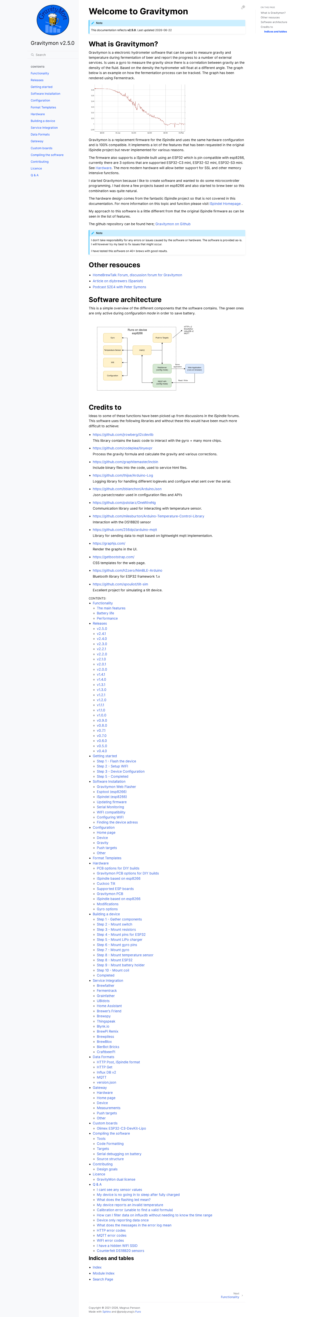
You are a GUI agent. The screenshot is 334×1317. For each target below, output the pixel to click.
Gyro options (107, 909)
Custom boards (41, 148)
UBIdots (103, 1001)
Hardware (38, 114)
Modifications (107, 904)
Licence (36, 168)
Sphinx (106, 1311)
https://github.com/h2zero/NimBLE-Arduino (127, 570)
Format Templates (43, 107)
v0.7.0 (102, 736)
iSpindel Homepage (225, 204)
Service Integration (44, 127)
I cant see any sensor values (119, 1190)
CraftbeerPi (106, 1052)
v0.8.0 (102, 725)
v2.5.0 (102, 629)
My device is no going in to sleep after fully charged (138, 1195)
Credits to (267, 26)
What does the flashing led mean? (124, 1200)
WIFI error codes (110, 1240)
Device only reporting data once (123, 1220)
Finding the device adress (117, 822)
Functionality (40, 73)
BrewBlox (104, 1041)
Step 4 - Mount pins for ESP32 (121, 934)
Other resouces (270, 17)
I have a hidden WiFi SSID (117, 1246)
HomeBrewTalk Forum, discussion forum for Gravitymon (137, 275)
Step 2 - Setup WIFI (112, 766)
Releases (37, 80)
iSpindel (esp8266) (112, 797)
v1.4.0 (101, 679)
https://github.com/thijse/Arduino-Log (123, 475)
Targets (103, 1149)
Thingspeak (106, 1021)
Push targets (107, 848)
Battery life (105, 613)
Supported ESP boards (115, 889)
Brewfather (105, 985)
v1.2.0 (101, 700)
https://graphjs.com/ (109, 543)
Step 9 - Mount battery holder (121, 965)
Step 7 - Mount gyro (113, 950)
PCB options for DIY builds (118, 868)
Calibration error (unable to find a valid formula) (135, 1210)
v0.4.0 (102, 751)
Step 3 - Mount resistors (116, 929)
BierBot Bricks (108, 1047)
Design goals (107, 1169)
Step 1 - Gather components (119, 919)
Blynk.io (103, 1026)
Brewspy (104, 1016)
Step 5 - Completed (112, 776)
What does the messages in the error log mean (134, 1225)
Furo (138, 1311)
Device (102, 838)
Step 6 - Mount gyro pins (117, 945)
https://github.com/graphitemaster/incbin (125, 462)
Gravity (102, 843)
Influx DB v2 (106, 1072)
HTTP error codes (111, 1230)
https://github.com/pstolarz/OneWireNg (124, 503)
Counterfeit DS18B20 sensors (120, 1251)
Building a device (43, 121)
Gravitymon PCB (110, 894)
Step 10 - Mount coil (113, 970)
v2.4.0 (102, 639)
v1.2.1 (101, 695)
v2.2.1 (101, 649)
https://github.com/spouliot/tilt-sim (120, 584)
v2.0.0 (102, 669)
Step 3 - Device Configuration (121, 771)
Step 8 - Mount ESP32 (115, 960)
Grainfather (106, 996)
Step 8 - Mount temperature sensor (125, 955)
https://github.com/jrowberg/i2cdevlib (123, 434)
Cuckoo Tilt (106, 883)
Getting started (42, 87)
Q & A (34, 175)
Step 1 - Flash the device (116, 761)
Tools (101, 1139)
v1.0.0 (101, 715)
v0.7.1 (101, 730)
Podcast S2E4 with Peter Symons (119, 287)
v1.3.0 (101, 690)
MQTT (102, 1077)
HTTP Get (104, 1067)
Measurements (108, 1108)
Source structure (110, 1159)
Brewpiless (105, 1036)
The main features (111, 608)
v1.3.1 (101, 685)
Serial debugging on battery (119, 1154)
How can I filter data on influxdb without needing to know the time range (154, 1215)
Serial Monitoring (110, 807)
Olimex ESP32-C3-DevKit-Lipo (121, 1128)
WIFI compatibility (111, 812)
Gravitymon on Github (173, 224)
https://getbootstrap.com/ (113, 557)
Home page (106, 832)
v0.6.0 (102, 741)
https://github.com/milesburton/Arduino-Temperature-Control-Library (148, 516)
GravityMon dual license (116, 1179)
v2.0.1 (101, 664)
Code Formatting (110, 1144)
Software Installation (45, 93)
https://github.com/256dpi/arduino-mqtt (125, 530)
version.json (106, 1082)
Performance (107, 618)
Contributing (40, 161)
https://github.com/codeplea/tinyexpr (123, 448)
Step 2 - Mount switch (114, 924)
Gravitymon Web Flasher (116, 787)
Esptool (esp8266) (112, 792)
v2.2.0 (102, 654)
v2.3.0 (102, 644)
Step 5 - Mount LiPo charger (119, 939)
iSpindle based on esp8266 (119, 878)
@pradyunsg (125, 1311)
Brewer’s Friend (109, 1011)
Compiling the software (47, 155)
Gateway (37, 141)
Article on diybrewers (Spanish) (118, 281)
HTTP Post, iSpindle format (118, 1062)
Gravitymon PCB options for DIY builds (128, 873)
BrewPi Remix (107, 1031)
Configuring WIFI (110, 817)
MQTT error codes (111, 1235)
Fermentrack (107, 990)
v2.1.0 (101, 659)
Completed (105, 975)
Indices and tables (275, 31)
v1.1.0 (101, 710)
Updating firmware (112, 802)
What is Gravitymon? (273, 12)
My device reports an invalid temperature (130, 1205)
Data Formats (40, 134)
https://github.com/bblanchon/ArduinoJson (127, 489)
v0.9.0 (102, 720)
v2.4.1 (101, 634)
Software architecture (274, 22)
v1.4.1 (101, 674)
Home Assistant (109, 1006)
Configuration (40, 100)
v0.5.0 (102, 746)
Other (101, 853)
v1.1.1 (100, 705)
